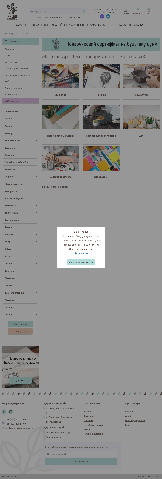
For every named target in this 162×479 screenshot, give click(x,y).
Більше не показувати (81, 262)
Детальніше (81, 253)
